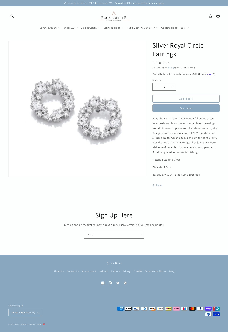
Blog (171, 271)
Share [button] (159, 184)
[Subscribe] (140, 235)
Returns (115, 271)
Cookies (138, 271)
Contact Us (73, 271)
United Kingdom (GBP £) (23, 312)
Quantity (156, 80)
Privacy (126, 271)
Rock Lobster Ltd (22, 324)
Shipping (169, 67)
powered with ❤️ (37, 324)
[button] (12, 16)
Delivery (103, 271)
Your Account (89, 271)
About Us (59, 271)
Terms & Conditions (155, 271)
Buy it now (186, 108)
